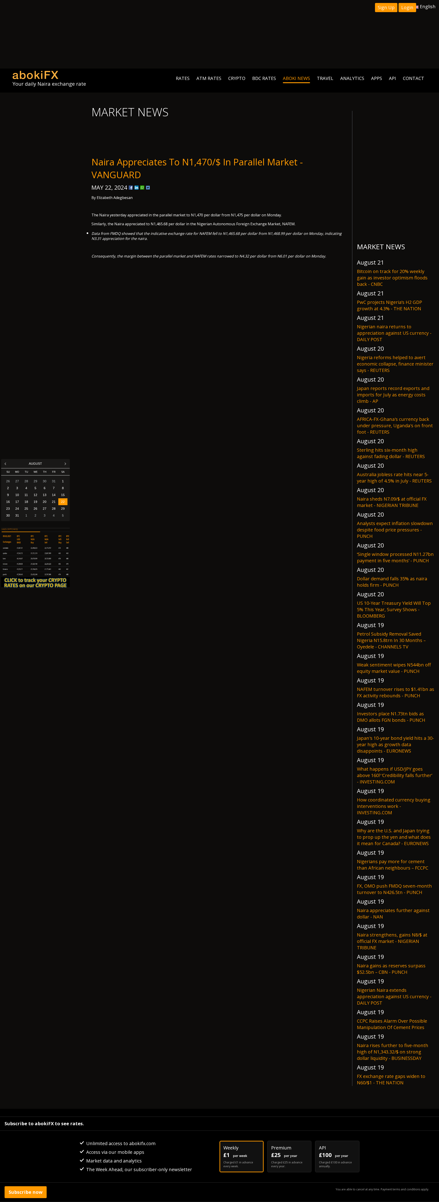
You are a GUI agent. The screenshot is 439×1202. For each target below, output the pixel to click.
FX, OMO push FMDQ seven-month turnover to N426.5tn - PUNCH (394, 889)
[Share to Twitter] (148, 188)
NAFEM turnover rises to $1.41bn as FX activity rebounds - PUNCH (395, 692)
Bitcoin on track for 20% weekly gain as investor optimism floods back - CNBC (392, 277)
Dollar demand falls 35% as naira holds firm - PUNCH (392, 582)
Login (407, 7)
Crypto (236, 78)
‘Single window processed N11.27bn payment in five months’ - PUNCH (395, 557)
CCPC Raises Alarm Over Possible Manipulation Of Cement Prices (392, 1024)
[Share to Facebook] (131, 188)
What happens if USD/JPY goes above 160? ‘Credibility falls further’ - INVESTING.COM (394, 775)
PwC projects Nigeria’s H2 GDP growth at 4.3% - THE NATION (389, 305)
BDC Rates (264, 78)
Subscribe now (26, 1192)
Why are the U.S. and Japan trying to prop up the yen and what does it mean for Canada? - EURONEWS (394, 837)
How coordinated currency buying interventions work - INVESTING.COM (393, 806)
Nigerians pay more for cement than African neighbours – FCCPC (392, 864)
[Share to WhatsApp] (142, 188)
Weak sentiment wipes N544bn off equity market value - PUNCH (394, 668)
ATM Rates (208, 78)
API (392, 78)
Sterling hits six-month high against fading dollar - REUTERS (391, 453)
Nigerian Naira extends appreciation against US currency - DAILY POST (394, 996)
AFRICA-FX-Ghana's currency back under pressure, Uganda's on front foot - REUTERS (395, 425)
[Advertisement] (219, 34)
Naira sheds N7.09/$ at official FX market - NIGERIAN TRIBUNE (392, 502)
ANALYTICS (352, 78)
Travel (325, 78)
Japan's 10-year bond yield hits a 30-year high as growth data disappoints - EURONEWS (395, 744)
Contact (413, 78)
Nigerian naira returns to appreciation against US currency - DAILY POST (394, 333)
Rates (183, 78)
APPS (376, 78)
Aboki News (296, 78)
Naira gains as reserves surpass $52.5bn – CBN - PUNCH (391, 969)
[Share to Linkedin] (136, 188)
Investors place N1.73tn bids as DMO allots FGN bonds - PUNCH (391, 717)
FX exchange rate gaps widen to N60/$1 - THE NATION (391, 1079)
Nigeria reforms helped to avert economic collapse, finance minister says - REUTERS (395, 363)
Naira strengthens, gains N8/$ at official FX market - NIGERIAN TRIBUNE (392, 941)
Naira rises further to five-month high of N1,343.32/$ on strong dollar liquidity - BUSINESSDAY (392, 1051)
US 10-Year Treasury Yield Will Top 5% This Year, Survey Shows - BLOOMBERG (394, 609)
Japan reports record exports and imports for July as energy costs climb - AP (393, 394)
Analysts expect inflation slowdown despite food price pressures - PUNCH (395, 529)
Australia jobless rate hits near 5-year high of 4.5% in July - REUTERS (394, 477)
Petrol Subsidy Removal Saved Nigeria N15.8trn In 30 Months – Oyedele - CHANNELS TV (391, 640)
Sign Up (386, 7)
